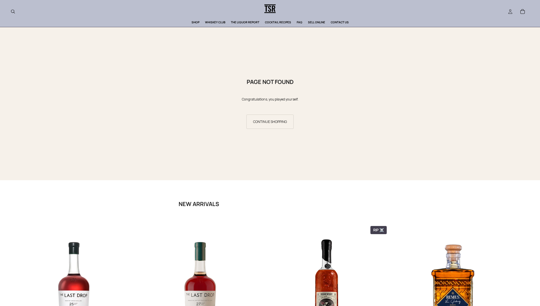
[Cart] (522, 11)
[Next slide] (522, 293)
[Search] (13, 11)
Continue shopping (270, 121)
